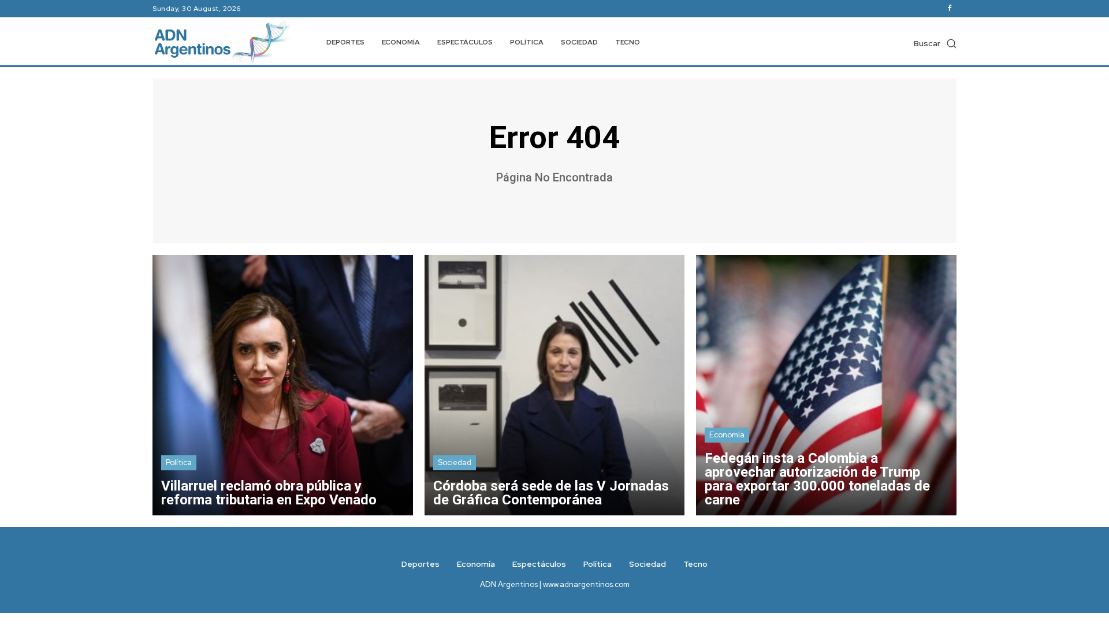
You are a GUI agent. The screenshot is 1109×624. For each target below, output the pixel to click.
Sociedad (454, 462)
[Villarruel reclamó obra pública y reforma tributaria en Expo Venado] (282, 385)
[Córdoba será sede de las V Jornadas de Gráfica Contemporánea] (555, 385)
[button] (935, 43)
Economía (727, 435)
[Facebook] (950, 9)
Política (179, 462)
